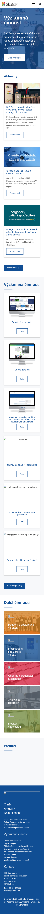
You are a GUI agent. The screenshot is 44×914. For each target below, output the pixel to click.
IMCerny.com (22, 905)
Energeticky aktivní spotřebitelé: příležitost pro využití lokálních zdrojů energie (21, 232)
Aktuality (9, 808)
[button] (34, 4)
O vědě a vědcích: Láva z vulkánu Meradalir (18, 172)
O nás (8, 804)
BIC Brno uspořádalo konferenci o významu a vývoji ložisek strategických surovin (22, 110)
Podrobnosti (15, 135)
